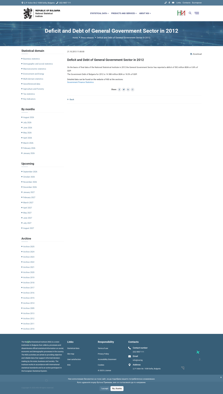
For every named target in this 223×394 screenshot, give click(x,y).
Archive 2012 (28, 318)
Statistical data (73, 348)
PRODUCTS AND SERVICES (123, 13)
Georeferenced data (31, 84)
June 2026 (27, 128)
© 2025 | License (104, 370)
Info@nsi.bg (138, 360)
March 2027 (28, 202)
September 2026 (30, 172)
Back (71, 99)
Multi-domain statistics (33, 79)
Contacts (186, 3)
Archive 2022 (28, 262)
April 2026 (27, 138)
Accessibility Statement (107, 359)
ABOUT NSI (144, 13)
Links (178, 3)
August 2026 (28, 117)
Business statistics (31, 59)
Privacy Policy (103, 354)
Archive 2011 (28, 324)
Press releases (87, 38)
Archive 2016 (28, 293)
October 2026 (29, 177)
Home (75, 38)
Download (197, 54)
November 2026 (30, 182)
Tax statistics (29, 94)
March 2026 (28, 143)
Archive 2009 (28, 308)
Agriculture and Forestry (33, 89)
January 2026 (29, 153)
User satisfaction (74, 359)
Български (197, 3)
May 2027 (27, 213)
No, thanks (117, 388)
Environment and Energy (33, 74)
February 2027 (29, 197)
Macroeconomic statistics (34, 69)
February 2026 (29, 148)
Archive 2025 (28, 246)
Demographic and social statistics (38, 64)
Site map (70, 354)
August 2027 (28, 228)
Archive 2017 (28, 288)
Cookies (101, 365)
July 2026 (27, 122)
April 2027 (27, 208)
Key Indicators (29, 99)
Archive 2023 (28, 257)
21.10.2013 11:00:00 (75, 51)
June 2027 (27, 218)
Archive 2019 (28, 277)
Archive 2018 (28, 283)
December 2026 (30, 187)
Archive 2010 (28, 329)
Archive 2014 (28, 303)
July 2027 (27, 223)
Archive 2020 (28, 272)
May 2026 (27, 133)
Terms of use (103, 348)
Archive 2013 (28, 313)
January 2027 (29, 192)
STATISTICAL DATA (98, 13)
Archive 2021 (28, 267)
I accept (104, 388)
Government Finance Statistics (80, 82)
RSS (68, 365)
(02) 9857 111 (65, 3)
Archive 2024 (28, 252)
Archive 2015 (28, 298)
